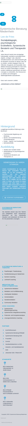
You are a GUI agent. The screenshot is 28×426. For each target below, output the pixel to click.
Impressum (3, 418)
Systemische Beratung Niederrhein (13, 30)
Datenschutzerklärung (6, 422)
